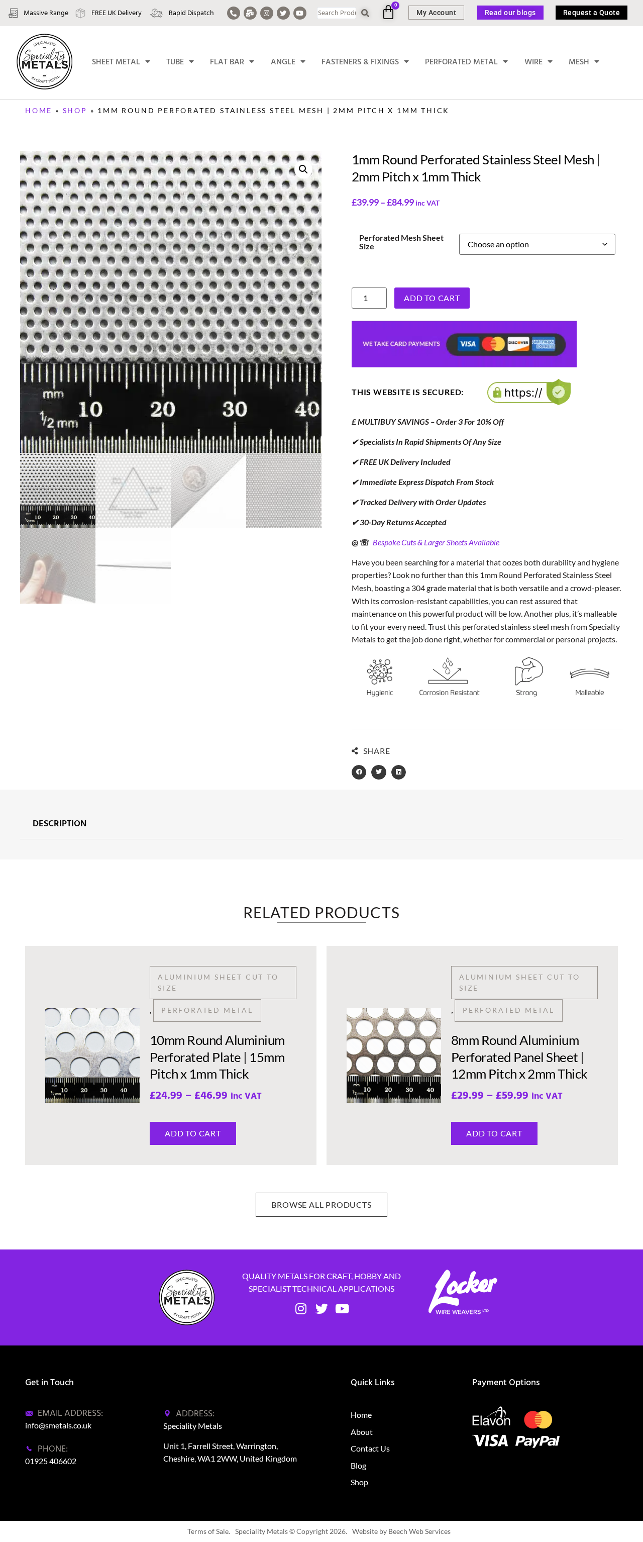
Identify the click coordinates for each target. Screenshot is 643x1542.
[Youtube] (299, 13)
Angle (283, 61)
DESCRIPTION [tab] (59, 824)
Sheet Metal (116, 61)
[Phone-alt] (233, 13)
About (362, 1431)
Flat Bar (227, 61)
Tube (175, 61)
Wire (533, 61)
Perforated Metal (461, 61)
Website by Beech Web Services (401, 1531)
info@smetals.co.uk (58, 1425)
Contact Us (370, 1448)
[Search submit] (365, 13)
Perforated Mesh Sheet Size (401, 242)
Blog (358, 1465)
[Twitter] (283, 13)
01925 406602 (50, 1461)
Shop (75, 110)
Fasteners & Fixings (360, 61)
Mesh (579, 61)
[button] (303, 169)
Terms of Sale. (208, 1531)
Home (38, 110)
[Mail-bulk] (250, 13)
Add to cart (432, 298)
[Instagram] (266, 13)
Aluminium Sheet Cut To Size (218, 982)
